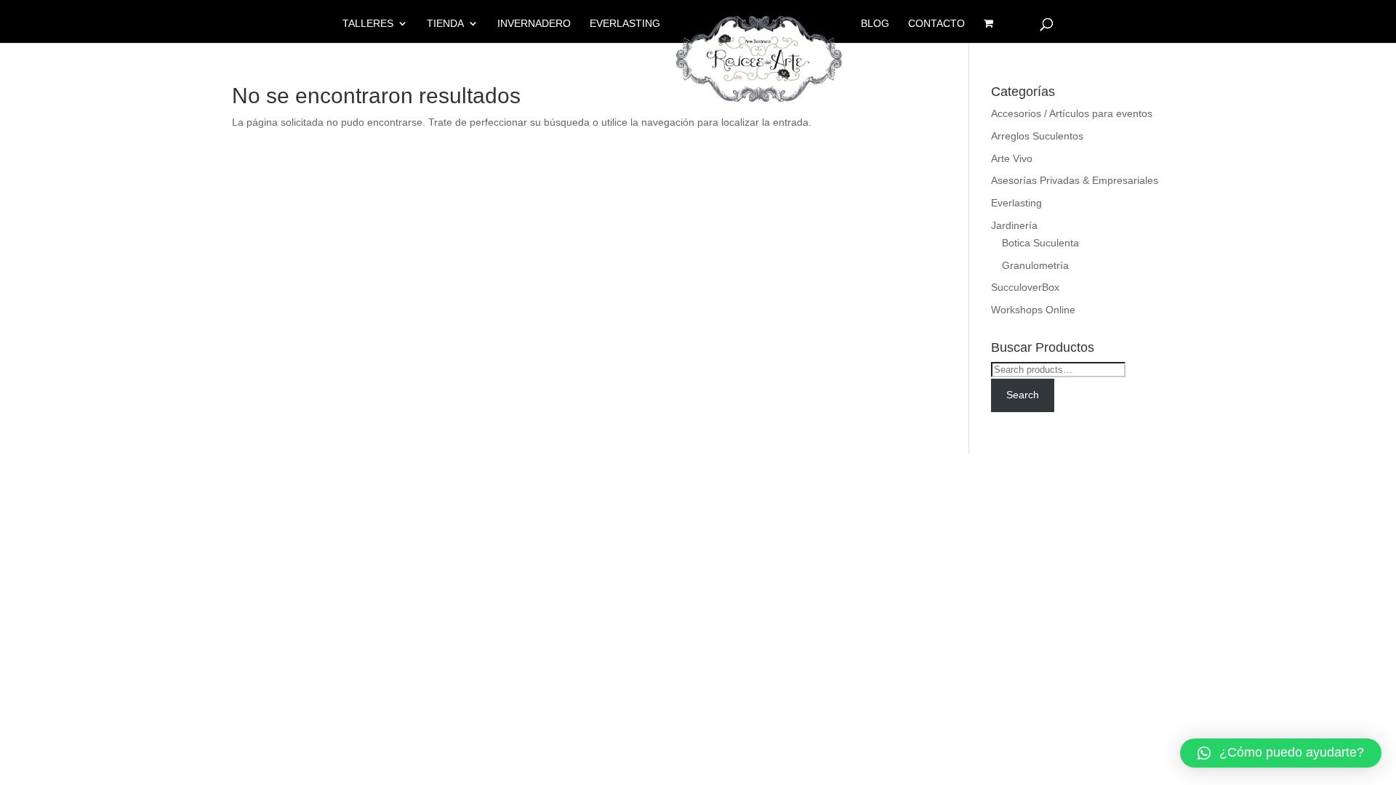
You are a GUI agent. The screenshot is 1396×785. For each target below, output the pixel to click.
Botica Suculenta (1040, 243)
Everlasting (625, 23)
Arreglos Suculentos (1037, 136)
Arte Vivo (1011, 158)
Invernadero (534, 23)
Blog (875, 23)
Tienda (445, 23)
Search (1022, 394)
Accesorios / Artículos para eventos (1071, 113)
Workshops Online (1033, 309)
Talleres (367, 23)
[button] (1280, 753)
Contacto (936, 23)
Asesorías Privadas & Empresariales (1074, 180)
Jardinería (1014, 225)
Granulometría (1035, 265)
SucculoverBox (1025, 287)
